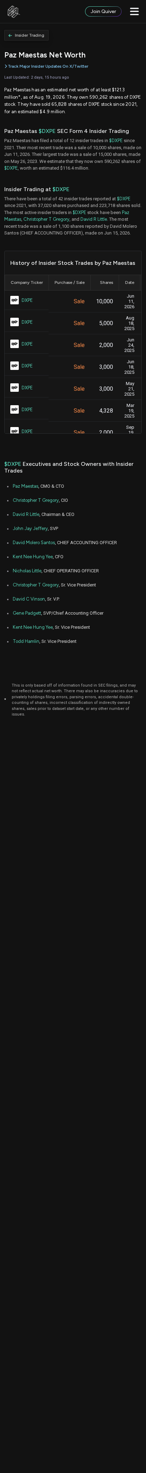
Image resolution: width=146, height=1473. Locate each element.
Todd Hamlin (26, 641)
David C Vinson (29, 599)
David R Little (93, 219)
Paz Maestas (25, 486)
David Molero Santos (34, 542)
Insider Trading (29, 35)
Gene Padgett (27, 613)
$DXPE (47, 131)
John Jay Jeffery (30, 528)
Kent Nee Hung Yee (33, 556)
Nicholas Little (27, 570)
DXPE (27, 300)
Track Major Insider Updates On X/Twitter (48, 66)
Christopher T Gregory (46, 219)
